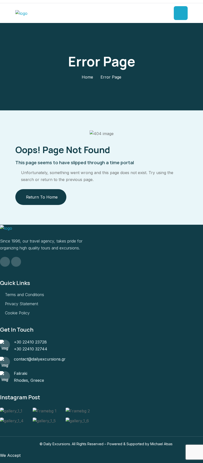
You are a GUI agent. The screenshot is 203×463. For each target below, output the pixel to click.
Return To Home (42, 197)
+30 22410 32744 (30, 348)
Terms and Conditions (24, 294)
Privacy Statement (21, 303)
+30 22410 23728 (30, 342)
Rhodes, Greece (29, 380)
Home (87, 77)
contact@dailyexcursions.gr (40, 359)
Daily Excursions (57, 444)
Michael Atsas (161, 444)
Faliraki (20, 373)
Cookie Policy (17, 312)
